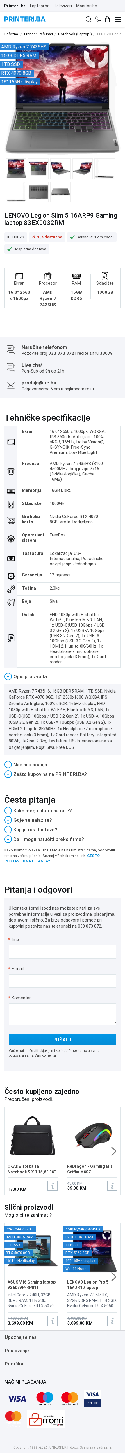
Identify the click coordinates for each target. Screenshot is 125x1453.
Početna (11, 34)
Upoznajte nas (21, 1337)
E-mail (16, 968)
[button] (114, 1151)
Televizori (63, 6)
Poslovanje (17, 1351)
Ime (14, 939)
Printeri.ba (15, 6)
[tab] (62, 676)
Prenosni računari (38, 34)
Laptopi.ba (39, 6)
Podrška (14, 1364)
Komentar (19, 998)
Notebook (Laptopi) (75, 34)
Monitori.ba (86, 6)
